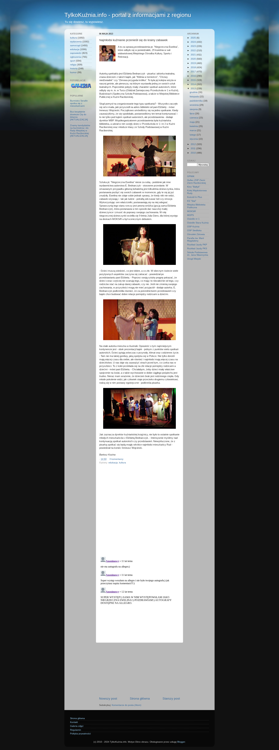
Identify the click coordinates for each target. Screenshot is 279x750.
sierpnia (194, 109)
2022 (193, 50)
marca (193, 130)
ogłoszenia (75, 57)
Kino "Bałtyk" (193, 187)
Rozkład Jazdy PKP (197, 244)
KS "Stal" (191, 201)
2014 (193, 84)
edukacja (113, 462)
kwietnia (194, 126)
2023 (193, 46)
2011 (193, 148)
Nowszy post (108, 698)
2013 (193, 88)
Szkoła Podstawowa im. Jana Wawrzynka (197, 253)
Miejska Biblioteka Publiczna (196, 205)
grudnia (194, 92)
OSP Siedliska (194, 230)
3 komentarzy (116, 459)
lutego (193, 135)
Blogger (181, 742)
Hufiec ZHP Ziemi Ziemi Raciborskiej (196, 181)
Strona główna (140, 698)
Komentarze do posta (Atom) (126, 705)
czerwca (194, 117)
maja (192, 122)
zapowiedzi (75, 53)
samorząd (75, 45)
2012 (193, 144)
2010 (193, 153)
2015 (193, 80)
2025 (193, 38)
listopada (195, 96)
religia (73, 64)
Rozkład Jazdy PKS (197, 248)
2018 (193, 67)
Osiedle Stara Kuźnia (198, 223)
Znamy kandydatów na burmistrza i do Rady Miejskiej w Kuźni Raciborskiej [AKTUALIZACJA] (80, 130)
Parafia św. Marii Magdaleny (195, 239)
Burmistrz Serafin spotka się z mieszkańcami (79, 103)
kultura (122, 462)
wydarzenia (76, 41)
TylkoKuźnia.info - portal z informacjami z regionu (127, 15)
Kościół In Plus (194, 197)
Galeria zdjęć (76, 726)
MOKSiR (191, 211)
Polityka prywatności (80, 733)
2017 (193, 71)
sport (72, 61)
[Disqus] (139, 509)
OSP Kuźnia (193, 226)
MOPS (190, 215)
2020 (193, 59)
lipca (192, 113)
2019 (193, 63)
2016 (193, 76)
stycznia (194, 139)
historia (74, 68)
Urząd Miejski (194, 259)
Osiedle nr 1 (193, 219)
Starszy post (171, 698)
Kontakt (74, 722)
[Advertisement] (139, 669)
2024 (193, 42)
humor (73, 72)
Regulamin (75, 730)
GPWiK (190, 176)
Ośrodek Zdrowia (196, 234)
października (196, 101)
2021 (193, 54)
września (194, 105)
